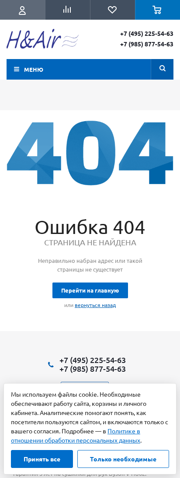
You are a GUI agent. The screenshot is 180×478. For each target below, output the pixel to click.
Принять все (42, 459)
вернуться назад (95, 304)
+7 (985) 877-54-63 (146, 44)
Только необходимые (123, 459)
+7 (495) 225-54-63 (146, 33)
